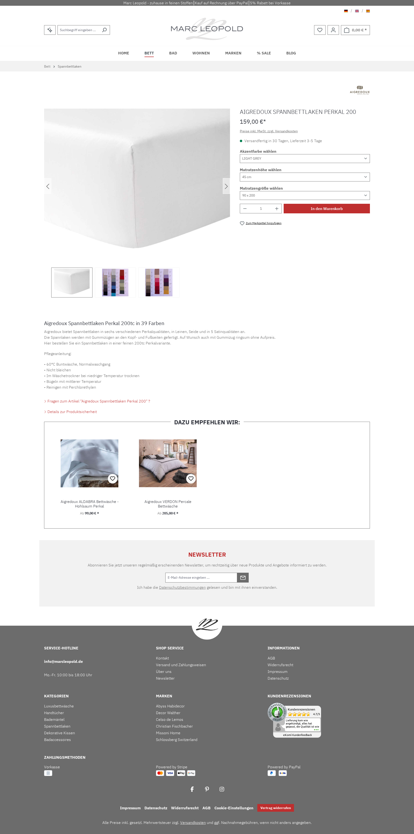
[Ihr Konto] (333, 30)
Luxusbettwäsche (59, 706)
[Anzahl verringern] (245, 208)
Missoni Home (168, 732)
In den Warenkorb (327, 208)
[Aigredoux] (360, 90)
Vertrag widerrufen (275, 808)
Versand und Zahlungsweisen (181, 664)
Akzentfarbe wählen (258, 151)
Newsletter (165, 678)
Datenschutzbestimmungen (182, 587)
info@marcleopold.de (63, 661)
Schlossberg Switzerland (176, 739)
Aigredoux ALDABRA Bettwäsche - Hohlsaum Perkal (90, 503)
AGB (271, 658)
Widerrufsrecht (280, 664)
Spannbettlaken (57, 726)
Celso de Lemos (169, 719)
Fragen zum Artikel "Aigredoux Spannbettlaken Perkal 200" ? (98, 401)
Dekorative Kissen (59, 732)
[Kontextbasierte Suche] (50, 30)
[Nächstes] (226, 186)
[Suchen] (104, 30)
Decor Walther (168, 712)
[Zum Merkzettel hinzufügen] (112, 479)
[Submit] (243, 578)
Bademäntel (54, 719)
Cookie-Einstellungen (233, 807)
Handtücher (54, 712)
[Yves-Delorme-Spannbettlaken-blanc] (137, 186)
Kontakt (162, 658)
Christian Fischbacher (174, 726)
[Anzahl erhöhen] (277, 208)
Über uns (164, 671)
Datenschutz (278, 678)
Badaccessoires (57, 739)
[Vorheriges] (47, 186)
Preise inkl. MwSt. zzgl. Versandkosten (269, 131)
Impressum (278, 671)
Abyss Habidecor (170, 706)
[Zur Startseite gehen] (207, 29)
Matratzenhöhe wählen (261, 169)
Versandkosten (193, 822)
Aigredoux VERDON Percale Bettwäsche (167, 503)
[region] (137, 203)
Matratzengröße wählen (261, 188)
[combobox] (78, 30)
